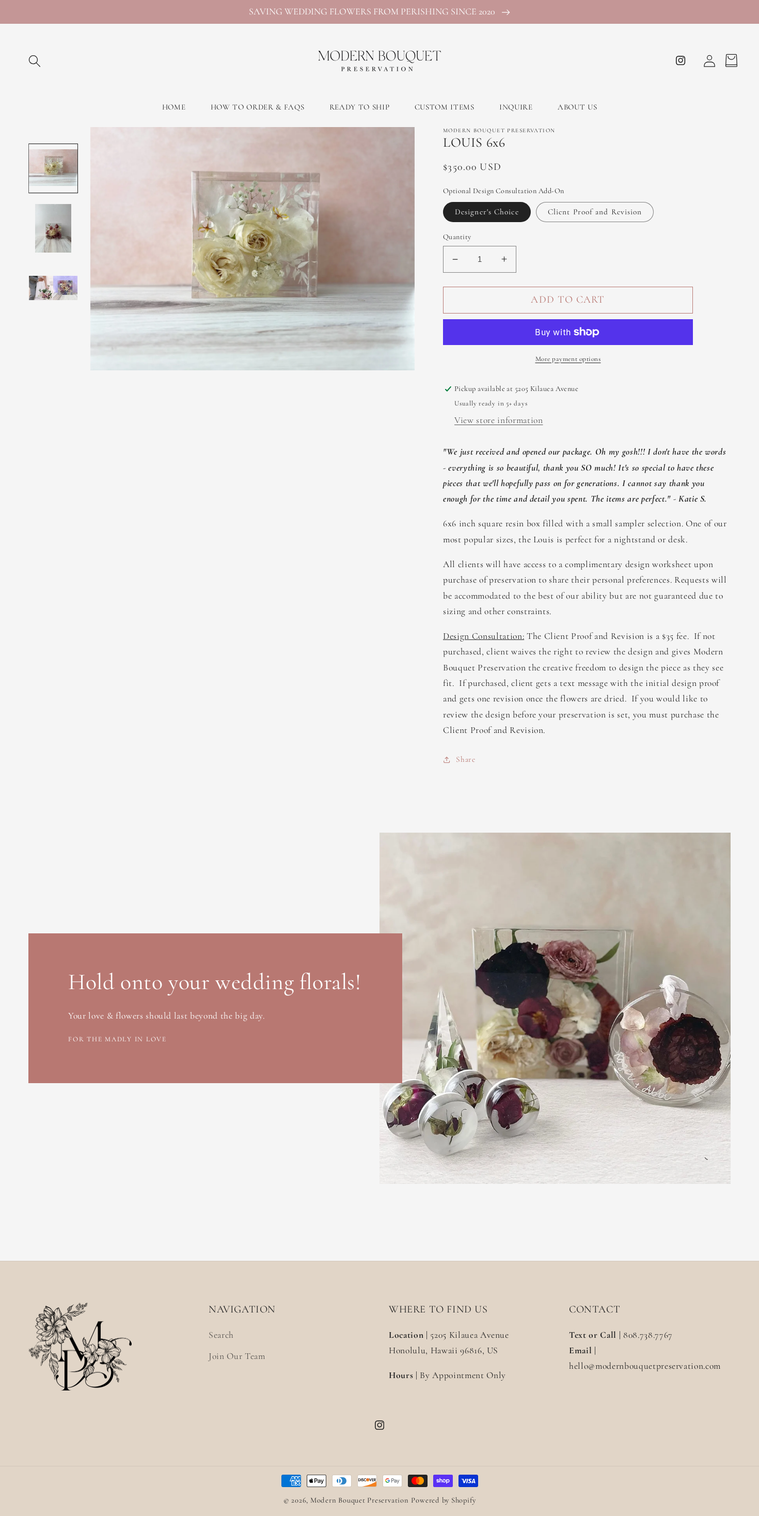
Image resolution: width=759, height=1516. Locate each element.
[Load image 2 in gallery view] (53, 228)
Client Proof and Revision (595, 211)
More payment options (568, 359)
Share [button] (465, 759)
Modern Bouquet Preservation (359, 1500)
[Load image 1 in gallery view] (53, 168)
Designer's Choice (487, 211)
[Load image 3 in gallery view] (53, 288)
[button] (34, 60)
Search (221, 1335)
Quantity (457, 236)
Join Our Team (237, 1356)
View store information (498, 420)
